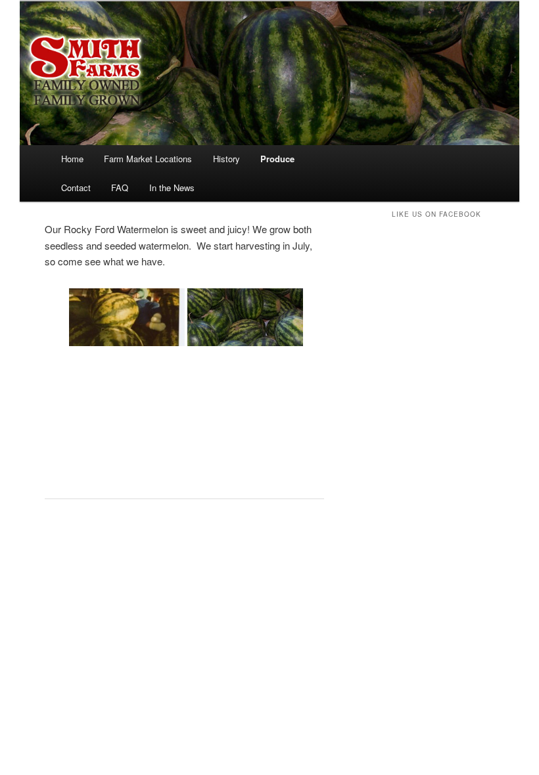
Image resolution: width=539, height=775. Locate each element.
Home (72, 158)
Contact (76, 187)
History (226, 158)
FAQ (119, 187)
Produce (277, 158)
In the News (172, 187)
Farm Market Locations (148, 158)
